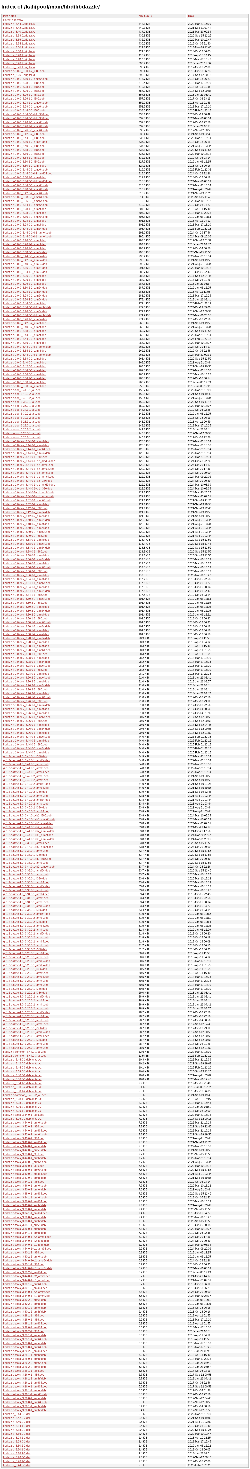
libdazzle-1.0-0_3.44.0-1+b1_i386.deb (26, 118)
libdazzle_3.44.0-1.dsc (16, 1414)
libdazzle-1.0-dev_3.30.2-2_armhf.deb (26, 606)
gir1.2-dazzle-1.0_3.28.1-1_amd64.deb (26, 965)
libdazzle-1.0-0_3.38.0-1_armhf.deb (24, 331)
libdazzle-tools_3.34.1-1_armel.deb (24, 1225)
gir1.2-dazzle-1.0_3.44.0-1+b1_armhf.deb (28, 835)
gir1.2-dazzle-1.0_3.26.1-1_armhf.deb (25, 1020)
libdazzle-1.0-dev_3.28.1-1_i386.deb (25, 654)
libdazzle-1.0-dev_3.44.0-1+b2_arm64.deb (28, 468)
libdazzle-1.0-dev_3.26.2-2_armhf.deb (26, 693)
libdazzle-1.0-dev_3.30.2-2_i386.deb (25, 602)
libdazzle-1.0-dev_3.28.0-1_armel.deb (26, 657)
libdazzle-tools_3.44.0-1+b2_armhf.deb (26, 1291)
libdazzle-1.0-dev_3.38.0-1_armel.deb (26, 555)
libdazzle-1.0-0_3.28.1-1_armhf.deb (24, 209)
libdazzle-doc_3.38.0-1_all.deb (21, 401)
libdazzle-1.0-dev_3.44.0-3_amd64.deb (27, 736)
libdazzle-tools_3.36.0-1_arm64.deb (25, 1185)
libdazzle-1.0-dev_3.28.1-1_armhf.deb (26, 646)
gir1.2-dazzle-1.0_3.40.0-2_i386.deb (25, 807)
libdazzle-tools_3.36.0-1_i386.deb (23, 1165)
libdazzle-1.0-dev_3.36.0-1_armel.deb (26, 575)
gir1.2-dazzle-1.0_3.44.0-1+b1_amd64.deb (29, 819)
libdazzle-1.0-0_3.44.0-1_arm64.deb (25, 256)
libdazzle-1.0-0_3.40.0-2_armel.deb (24, 362)
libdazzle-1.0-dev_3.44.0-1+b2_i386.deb (27, 480)
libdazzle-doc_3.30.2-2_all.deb (21, 413)
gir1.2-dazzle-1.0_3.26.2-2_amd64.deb (26, 996)
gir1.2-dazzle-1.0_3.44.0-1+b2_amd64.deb (29, 866)
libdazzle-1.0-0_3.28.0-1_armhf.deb (24, 212)
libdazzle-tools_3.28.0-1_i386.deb (23, 1319)
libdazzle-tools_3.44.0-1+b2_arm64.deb (27, 1236)
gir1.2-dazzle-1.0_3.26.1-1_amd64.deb (26, 1012)
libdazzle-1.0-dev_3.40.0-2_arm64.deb (26, 520)
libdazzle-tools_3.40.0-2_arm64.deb (25, 1162)
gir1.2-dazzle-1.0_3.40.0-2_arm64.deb (26, 811)
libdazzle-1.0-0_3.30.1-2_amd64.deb (25, 78)
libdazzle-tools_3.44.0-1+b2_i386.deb (26, 1240)
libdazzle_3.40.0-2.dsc (16, 1421)
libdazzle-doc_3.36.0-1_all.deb (21, 405)
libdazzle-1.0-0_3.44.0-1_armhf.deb (24, 335)
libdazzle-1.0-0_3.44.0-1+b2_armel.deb (27, 346)
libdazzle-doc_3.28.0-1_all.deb (21, 425)
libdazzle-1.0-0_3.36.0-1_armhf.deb (24, 342)
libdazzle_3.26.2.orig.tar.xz (19, 63)
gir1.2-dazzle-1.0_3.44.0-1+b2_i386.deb (27, 858)
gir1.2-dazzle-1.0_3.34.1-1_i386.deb (25, 910)
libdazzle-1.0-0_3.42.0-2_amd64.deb (25, 193)
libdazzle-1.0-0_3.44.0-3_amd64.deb (25, 169)
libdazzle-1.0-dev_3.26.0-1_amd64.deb (27, 717)
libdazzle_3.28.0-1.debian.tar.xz (22, 1102)
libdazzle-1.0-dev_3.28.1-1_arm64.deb (26, 638)
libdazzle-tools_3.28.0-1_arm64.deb (25, 1347)
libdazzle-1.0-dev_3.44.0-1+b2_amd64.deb (29, 461)
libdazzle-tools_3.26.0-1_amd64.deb (25, 1386)
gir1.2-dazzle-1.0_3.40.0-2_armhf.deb (25, 795)
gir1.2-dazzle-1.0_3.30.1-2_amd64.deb (26, 933)
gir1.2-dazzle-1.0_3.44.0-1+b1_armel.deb (28, 823)
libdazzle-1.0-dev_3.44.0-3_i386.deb (25, 744)
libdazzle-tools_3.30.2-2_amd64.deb (25, 1272)
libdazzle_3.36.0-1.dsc (16, 1433)
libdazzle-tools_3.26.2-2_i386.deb (23, 1331)
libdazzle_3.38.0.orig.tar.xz (19, 35)
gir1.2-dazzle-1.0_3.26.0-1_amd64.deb (26, 1032)
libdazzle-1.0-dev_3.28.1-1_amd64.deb (27, 650)
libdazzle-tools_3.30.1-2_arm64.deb (25, 1284)
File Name (9, 15)
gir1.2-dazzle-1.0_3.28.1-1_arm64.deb (26, 953)
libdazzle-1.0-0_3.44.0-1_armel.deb (24, 370)
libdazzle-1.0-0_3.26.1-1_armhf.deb (24, 248)
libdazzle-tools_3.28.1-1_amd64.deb (25, 1323)
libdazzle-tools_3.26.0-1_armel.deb (24, 1398)
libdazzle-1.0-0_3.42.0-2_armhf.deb (24, 323)
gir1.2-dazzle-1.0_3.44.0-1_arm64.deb (26, 772)
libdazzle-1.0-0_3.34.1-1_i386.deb (24, 157)
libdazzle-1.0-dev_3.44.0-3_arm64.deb (26, 748)
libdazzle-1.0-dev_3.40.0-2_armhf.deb (26, 524)
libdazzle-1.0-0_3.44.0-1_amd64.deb (25, 185)
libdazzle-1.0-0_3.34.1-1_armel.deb (24, 378)
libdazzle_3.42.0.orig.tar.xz (19, 27)
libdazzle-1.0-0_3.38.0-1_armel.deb (24, 358)
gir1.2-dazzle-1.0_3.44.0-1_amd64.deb (26, 760)
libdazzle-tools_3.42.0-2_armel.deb (24, 1150)
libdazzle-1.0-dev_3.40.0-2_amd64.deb (27, 531)
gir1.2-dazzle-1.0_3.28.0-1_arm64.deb (26, 976)
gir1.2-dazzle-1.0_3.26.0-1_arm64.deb (26, 1036)
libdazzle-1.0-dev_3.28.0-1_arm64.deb (26, 661)
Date (191, 15)
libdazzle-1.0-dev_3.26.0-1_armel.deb (26, 724)
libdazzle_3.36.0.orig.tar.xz (19, 39)
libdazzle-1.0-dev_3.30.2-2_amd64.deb (27, 598)
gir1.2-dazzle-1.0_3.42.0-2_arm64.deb (26, 787)
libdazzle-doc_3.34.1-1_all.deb (21, 409)
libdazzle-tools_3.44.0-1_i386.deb (23, 1114)
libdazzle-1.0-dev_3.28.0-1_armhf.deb (26, 673)
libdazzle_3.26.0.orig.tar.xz (19, 75)
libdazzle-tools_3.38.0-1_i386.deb (23, 1154)
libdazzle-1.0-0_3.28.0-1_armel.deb (24, 224)
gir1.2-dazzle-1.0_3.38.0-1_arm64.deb (26, 843)
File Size (144, 15)
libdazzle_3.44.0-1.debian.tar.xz (22, 1059)
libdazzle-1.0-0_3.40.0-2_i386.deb (24, 146)
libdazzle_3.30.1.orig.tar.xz (19, 51)
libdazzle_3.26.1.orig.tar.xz (19, 67)
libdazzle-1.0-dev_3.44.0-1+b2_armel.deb (28, 465)
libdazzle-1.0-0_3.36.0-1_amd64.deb (25, 201)
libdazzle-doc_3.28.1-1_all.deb (21, 421)
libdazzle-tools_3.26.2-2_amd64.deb (25, 1351)
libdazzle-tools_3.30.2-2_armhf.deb (24, 1303)
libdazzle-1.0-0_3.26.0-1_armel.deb (24, 275)
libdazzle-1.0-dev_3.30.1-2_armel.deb (26, 634)
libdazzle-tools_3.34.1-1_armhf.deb (24, 1232)
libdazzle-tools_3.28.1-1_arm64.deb (25, 1339)
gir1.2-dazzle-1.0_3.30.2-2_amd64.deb (26, 913)
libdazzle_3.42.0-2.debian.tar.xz (22, 1063)
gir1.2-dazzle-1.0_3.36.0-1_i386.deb (25, 878)
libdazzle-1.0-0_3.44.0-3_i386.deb (24, 110)
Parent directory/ (13, 20)
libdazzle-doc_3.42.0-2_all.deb (21, 394)
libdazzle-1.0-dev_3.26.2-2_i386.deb (25, 689)
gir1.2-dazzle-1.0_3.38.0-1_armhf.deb (25, 850)
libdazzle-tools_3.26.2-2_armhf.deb (24, 1378)
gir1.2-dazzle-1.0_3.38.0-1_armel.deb (25, 862)
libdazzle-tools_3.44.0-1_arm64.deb (25, 1122)
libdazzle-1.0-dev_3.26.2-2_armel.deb (26, 681)
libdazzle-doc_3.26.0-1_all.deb (21, 433)
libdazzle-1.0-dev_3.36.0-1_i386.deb (25, 571)
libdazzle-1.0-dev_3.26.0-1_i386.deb (25, 720)
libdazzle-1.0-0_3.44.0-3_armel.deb (24, 338)
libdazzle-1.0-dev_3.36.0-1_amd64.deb (27, 567)
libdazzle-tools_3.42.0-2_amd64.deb (25, 1142)
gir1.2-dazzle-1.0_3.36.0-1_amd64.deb (26, 886)
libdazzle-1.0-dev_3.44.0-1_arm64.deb (26, 453)
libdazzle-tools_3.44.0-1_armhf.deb (24, 1158)
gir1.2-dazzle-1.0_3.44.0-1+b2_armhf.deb (28, 846)
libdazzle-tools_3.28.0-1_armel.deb (24, 1343)
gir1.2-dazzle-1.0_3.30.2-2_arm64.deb (26, 925)
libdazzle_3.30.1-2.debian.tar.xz (22, 1091)
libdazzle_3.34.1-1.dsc (16, 1426)
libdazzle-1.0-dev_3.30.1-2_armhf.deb (26, 630)
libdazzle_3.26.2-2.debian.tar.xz (22, 1106)
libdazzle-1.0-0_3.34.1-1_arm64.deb (25, 272)
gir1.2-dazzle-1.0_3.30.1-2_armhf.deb (25, 945)
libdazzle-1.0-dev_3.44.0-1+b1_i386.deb (27, 488)
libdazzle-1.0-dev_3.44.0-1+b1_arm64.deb (28, 476)
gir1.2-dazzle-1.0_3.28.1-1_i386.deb (25, 969)
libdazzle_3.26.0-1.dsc (16, 1457)
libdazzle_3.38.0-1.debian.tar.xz (22, 1071)
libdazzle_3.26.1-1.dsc (16, 1461)
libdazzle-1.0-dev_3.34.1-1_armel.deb (26, 587)
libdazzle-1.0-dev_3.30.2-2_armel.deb (26, 614)
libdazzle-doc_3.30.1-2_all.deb (21, 417)
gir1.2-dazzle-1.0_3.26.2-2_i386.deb (25, 992)
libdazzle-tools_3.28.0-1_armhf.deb (24, 1358)
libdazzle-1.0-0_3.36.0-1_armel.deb (24, 374)
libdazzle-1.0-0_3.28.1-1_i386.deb (24, 86)
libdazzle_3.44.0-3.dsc (16, 1465)
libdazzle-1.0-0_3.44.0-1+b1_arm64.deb (27, 236)
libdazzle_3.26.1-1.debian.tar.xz (22, 1110)
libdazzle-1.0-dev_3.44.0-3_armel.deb (26, 752)
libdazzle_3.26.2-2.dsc (16, 1453)
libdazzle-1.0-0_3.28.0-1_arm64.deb (25, 295)
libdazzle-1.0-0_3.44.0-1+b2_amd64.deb (27, 173)
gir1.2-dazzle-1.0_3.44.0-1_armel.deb (25, 764)
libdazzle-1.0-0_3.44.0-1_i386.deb (24, 138)
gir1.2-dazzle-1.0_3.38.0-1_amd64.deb (26, 870)
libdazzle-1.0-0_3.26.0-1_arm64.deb (25, 311)
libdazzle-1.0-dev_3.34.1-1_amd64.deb (27, 583)
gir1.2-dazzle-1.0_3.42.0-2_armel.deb (25, 776)
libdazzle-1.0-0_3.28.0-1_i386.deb (24, 83)
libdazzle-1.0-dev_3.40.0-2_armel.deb (26, 528)
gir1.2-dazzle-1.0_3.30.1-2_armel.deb (25, 937)
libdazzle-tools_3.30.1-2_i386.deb (23, 1264)
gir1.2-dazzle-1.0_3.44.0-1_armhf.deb (25, 768)
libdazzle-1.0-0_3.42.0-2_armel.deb (24, 366)
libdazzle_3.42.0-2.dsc (16, 1418)
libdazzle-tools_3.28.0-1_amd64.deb (25, 1327)
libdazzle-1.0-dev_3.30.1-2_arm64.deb (26, 626)
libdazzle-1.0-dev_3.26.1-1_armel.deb (26, 713)
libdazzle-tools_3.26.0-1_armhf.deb (24, 1410)
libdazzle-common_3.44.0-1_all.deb (24, 1051)
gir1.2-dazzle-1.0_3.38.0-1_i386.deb (25, 854)
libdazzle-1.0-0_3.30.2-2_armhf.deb (24, 382)
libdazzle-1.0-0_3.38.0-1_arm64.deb (25, 252)
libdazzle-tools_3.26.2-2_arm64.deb (25, 1362)
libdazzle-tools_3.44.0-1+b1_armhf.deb (26, 1295)
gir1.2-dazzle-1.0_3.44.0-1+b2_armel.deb (28, 827)
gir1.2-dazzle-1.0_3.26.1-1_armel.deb (25, 1043)
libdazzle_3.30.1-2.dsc (16, 1449)
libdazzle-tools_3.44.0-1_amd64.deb (25, 1130)
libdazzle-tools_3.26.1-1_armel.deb (24, 1390)
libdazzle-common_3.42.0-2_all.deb (24, 1095)
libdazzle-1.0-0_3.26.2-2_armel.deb (24, 283)
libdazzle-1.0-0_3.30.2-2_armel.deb (24, 386)
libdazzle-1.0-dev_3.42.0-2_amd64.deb (27, 500)
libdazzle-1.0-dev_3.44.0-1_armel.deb (26, 445)
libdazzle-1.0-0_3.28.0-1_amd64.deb (25, 106)
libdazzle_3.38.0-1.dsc (16, 1429)
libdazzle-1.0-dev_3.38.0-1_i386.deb (25, 551)
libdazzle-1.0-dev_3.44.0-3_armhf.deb (26, 740)
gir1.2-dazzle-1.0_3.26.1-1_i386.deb (25, 1028)
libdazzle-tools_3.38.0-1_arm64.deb (25, 1169)
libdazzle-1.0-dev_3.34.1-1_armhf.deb (26, 579)
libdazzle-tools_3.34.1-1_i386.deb (23, 1181)
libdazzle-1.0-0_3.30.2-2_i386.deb (24, 161)
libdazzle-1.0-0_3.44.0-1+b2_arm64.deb (27, 232)
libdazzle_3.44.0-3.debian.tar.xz (22, 1067)
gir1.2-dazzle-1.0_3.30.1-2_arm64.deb (26, 941)
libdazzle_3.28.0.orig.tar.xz (19, 59)
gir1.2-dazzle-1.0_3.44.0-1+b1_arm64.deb (28, 839)
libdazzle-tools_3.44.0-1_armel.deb (24, 1146)
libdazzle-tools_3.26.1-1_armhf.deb (24, 1406)
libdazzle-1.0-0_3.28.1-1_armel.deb (24, 220)
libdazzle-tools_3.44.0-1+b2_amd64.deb (27, 1260)
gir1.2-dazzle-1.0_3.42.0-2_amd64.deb (26, 783)
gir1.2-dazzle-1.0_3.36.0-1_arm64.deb (26, 882)
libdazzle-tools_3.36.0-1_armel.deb (24, 1217)
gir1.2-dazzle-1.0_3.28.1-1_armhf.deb (25, 973)
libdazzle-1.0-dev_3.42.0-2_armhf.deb (26, 504)
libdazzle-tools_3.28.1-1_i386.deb (23, 1315)
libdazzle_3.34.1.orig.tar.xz (19, 43)
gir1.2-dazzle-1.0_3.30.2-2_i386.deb (25, 921)
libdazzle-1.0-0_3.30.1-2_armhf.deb (24, 165)
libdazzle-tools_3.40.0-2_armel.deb (24, 1189)
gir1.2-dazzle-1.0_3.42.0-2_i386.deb (25, 791)
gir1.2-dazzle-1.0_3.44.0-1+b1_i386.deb (27, 815)
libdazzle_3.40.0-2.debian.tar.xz (22, 1075)
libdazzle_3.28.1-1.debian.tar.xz (22, 1099)
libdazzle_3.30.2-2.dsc (16, 1445)
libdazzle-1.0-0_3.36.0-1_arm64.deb (25, 267)
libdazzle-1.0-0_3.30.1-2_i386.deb (24, 71)
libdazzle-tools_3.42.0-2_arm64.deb (25, 1134)
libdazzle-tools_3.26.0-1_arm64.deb (25, 1402)
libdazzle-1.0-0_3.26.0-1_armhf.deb (24, 240)
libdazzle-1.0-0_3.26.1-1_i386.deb (24, 98)
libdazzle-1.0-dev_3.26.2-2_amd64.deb (27, 677)
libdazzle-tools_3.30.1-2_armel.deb (24, 1307)
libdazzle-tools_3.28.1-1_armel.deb (24, 1335)
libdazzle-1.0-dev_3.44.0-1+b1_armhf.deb (28, 492)
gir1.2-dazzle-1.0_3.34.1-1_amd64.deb (26, 906)
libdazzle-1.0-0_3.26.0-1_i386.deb (24, 90)
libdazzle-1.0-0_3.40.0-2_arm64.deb (25, 264)
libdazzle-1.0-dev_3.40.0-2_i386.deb (25, 535)
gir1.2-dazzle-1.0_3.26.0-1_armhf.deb (25, 1047)
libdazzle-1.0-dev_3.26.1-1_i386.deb (25, 701)
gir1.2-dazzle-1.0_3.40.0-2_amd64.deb (26, 799)
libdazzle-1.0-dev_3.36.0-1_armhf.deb (26, 563)
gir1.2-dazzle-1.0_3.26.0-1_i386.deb (25, 1039)
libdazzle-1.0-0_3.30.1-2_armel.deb (24, 177)
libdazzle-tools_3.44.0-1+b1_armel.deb (26, 1280)
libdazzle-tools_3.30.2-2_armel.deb (24, 1299)
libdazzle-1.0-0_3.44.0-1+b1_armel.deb (27, 354)
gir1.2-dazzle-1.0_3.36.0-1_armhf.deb (25, 890)
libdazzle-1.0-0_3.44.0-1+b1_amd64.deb (27, 181)
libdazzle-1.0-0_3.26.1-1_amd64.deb (25, 122)
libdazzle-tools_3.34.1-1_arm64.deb (25, 1197)
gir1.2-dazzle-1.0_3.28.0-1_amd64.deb (26, 961)
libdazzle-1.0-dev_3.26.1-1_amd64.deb (27, 697)
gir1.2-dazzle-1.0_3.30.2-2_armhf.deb (25, 929)
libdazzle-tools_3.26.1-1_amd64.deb (25, 1382)
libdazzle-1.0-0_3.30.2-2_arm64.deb (25, 287)
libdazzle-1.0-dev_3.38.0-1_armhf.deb (26, 539)
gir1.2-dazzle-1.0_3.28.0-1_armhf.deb (25, 980)
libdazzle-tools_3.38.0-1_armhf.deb (24, 1221)
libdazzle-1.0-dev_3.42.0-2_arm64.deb (26, 512)
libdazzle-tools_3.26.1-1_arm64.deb (25, 1394)
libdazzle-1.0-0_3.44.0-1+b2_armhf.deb (27, 307)
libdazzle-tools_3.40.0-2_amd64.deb (25, 1173)
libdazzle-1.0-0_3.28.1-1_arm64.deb (25, 291)
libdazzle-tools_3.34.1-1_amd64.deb (25, 1213)
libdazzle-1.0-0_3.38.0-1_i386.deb (24, 149)
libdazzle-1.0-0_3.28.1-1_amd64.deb (25, 102)
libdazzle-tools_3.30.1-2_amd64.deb (25, 1288)
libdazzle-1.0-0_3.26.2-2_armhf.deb (24, 244)
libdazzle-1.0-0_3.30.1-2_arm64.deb (25, 141)
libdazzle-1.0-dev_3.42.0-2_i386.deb (25, 508)
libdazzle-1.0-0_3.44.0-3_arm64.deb (25, 228)
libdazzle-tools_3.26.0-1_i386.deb (23, 1374)
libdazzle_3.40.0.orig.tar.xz (19, 31)
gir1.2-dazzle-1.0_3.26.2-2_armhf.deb (25, 1004)
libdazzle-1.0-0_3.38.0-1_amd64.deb (25, 197)
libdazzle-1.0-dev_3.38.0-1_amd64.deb (27, 543)
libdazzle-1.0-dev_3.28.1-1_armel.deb (26, 642)
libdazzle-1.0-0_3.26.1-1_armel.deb (24, 279)
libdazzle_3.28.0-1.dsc (16, 1441)
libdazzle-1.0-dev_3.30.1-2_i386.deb (25, 618)
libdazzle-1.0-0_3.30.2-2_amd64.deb (25, 216)
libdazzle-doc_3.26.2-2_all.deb (21, 429)
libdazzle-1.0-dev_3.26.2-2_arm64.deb (26, 685)
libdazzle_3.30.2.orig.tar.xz (19, 47)
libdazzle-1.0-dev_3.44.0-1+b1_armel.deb (28, 496)
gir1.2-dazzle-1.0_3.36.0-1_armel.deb (25, 874)
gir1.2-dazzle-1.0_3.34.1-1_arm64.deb (26, 894)
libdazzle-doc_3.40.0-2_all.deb (21, 398)
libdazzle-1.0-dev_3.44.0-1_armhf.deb (26, 441)
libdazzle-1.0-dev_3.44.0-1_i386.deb (25, 457)
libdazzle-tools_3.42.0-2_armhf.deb (24, 1177)
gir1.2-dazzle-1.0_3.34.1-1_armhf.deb (25, 898)
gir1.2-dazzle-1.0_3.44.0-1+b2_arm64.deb (28, 831)
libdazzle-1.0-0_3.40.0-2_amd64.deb (25, 189)
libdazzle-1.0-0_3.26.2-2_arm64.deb (25, 299)
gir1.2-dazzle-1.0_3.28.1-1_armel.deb (25, 957)
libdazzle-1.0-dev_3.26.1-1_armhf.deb (26, 709)
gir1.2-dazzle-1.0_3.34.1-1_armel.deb (25, 902)
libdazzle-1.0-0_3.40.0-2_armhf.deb (24, 327)
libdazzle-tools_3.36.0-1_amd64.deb (25, 1201)
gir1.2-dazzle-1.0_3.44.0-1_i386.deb (25, 756)
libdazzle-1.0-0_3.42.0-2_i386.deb (24, 134)
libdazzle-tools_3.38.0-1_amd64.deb (25, 1193)
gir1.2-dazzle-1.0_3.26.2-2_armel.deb (25, 1008)
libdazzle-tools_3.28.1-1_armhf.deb (24, 1355)
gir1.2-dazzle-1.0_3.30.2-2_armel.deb (25, 917)
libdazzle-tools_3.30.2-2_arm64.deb (25, 1256)
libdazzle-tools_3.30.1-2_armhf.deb (24, 1311)
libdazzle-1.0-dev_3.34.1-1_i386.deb (25, 594)
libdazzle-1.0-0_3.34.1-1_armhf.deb (24, 350)
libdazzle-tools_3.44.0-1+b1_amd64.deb (27, 1268)
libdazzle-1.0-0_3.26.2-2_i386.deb (24, 94)
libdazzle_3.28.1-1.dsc (16, 1437)
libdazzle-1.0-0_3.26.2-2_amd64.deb (25, 126)
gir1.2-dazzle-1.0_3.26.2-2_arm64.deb (26, 1000)
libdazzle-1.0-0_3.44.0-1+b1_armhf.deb (27, 315)
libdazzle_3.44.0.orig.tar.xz (19, 23)
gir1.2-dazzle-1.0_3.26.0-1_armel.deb (25, 1024)
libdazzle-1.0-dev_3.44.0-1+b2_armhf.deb (28, 472)
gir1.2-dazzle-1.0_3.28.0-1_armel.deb (25, 984)
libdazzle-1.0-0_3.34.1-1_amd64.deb (25, 204)
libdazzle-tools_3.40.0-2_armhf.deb (24, 1205)
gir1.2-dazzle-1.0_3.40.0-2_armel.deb (25, 803)
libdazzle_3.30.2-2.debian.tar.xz (22, 1087)
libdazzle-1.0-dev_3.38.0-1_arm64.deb (26, 547)
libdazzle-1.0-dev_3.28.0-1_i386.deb (25, 669)
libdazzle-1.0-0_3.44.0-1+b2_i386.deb (26, 114)
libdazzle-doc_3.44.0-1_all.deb (21, 390)
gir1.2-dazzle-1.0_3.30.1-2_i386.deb (25, 949)
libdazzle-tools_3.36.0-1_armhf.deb (24, 1228)
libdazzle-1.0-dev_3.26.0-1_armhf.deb (26, 732)
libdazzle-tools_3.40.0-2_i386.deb (23, 1138)
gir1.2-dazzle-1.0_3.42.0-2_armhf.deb (25, 780)
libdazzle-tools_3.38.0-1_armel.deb (24, 1209)
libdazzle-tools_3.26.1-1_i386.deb (23, 1370)
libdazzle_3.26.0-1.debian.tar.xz (22, 1118)
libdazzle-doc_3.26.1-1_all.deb (21, 437)
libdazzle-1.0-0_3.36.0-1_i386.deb (24, 153)
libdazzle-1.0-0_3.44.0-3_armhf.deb (24, 303)
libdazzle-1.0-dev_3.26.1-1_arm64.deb (26, 705)
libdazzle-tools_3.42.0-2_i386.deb (23, 1126)
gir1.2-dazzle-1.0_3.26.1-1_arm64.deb (26, 1016)
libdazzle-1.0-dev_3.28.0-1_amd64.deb (27, 665)
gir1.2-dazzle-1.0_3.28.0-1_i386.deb (25, 988)
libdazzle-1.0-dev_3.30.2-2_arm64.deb (26, 610)
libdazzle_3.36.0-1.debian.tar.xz (22, 1079)
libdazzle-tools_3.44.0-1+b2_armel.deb (26, 1276)
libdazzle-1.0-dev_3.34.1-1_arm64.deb (26, 591)
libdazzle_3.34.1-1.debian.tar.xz (22, 1083)
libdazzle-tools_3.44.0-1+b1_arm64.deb (27, 1248)
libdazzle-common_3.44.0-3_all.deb (24, 1055)
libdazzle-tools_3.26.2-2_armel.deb (24, 1366)
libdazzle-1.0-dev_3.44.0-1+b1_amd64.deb (29, 484)
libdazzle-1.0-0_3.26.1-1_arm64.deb (25, 319)
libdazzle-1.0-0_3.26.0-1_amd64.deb (25, 130)
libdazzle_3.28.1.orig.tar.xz (19, 55)
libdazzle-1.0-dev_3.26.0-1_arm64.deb (26, 728)
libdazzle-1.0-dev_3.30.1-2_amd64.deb (27, 622)
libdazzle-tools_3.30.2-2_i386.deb (23, 1252)
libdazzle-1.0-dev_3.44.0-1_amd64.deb (27, 449)
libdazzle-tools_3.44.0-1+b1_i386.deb (26, 1244)
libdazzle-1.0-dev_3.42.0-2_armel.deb (26, 516)
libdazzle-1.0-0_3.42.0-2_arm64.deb (25, 260)
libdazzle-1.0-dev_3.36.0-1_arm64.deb (26, 559)
